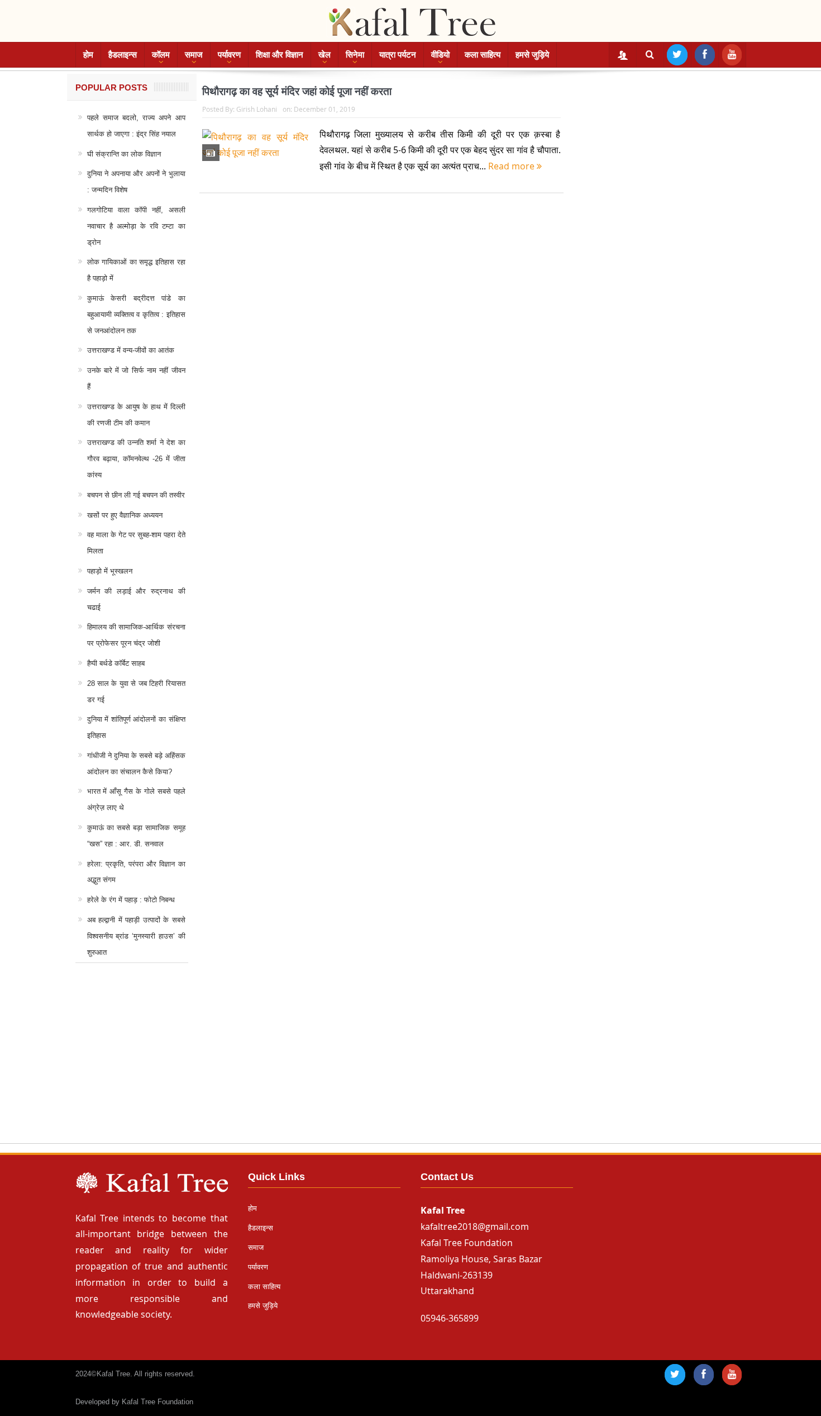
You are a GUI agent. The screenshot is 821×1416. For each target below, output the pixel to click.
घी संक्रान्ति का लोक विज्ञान (124, 154)
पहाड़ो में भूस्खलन (109, 571)
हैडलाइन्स (122, 54)
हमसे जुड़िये (532, 54)
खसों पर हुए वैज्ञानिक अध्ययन (125, 515)
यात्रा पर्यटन (397, 54)
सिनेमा (355, 54)
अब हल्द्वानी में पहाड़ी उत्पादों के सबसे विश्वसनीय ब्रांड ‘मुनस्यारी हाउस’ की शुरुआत (136, 936)
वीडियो (440, 54)
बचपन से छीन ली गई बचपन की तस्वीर (136, 495)
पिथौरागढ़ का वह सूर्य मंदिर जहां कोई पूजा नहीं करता (297, 91)
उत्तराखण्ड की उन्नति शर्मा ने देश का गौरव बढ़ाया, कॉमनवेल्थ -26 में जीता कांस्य (136, 458)
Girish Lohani (256, 109)
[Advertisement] (410, 1063)
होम (88, 54)
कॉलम (161, 54)
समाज (194, 54)
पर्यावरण (229, 54)
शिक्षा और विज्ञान (279, 54)
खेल (324, 54)
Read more (512, 166)
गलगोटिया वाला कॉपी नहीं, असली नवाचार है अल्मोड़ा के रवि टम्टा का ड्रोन (136, 226)
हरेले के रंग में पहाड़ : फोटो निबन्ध (131, 900)
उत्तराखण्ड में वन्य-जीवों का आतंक (130, 350)
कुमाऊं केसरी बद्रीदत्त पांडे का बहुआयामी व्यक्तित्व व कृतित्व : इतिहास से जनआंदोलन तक (136, 314)
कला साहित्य (482, 54)
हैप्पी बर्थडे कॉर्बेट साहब (116, 663)
